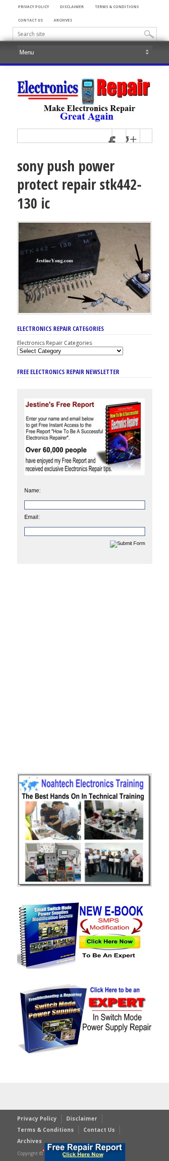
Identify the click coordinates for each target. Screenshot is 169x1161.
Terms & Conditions (117, 6)
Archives (63, 20)
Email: (32, 517)
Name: (32, 490)
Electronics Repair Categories (54, 343)
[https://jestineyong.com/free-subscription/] (85, 1152)
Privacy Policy (33, 6)
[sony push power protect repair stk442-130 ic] (84, 312)
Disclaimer (72, 6)
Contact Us (30, 20)
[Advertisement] (84, 675)
